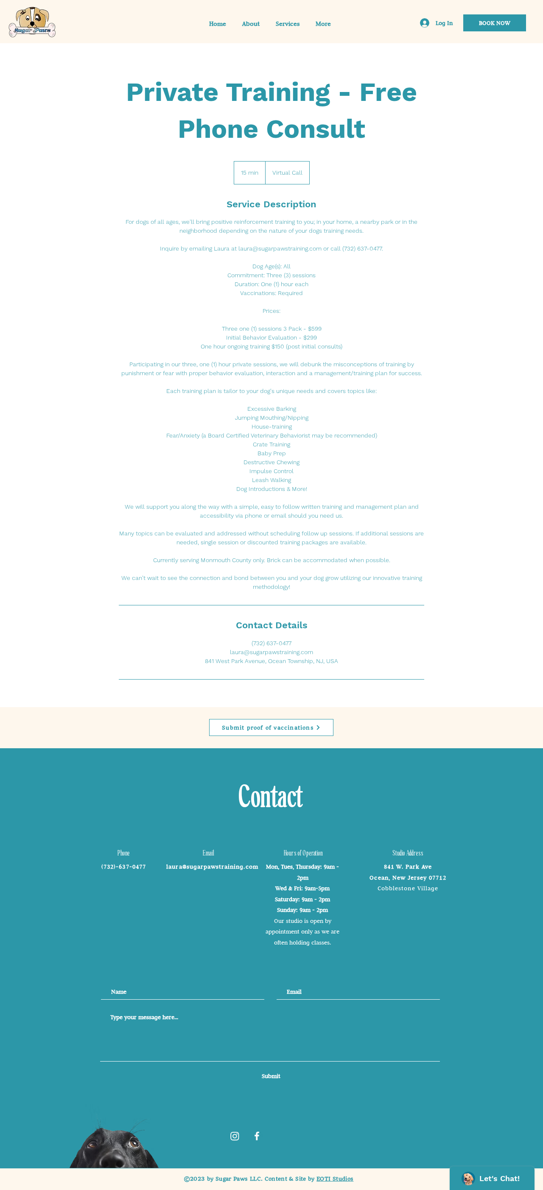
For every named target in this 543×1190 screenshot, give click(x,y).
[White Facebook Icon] (257, 1136)
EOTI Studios (334, 1179)
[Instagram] (235, 1136)
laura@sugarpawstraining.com (212, 866)
